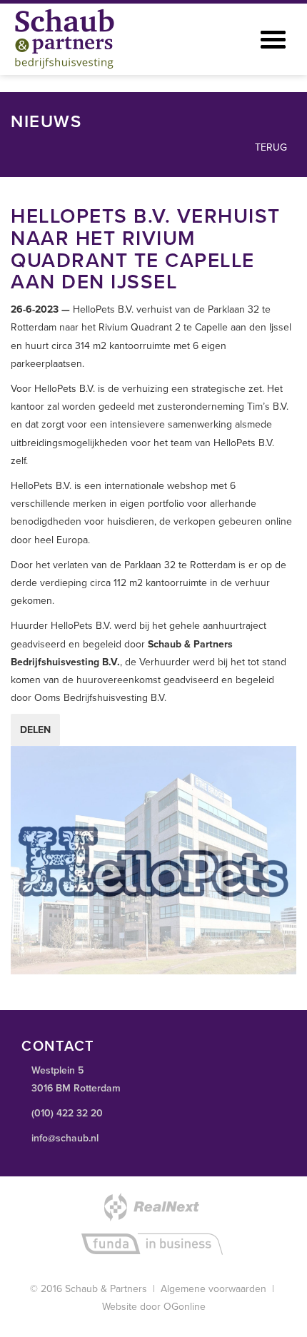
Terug (269, 147)
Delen (35, 730)
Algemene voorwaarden (213, 1289)
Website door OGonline (154, 1307)
